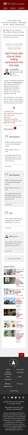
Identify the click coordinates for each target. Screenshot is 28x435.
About (5, 8)
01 (13, 30)
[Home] (4, 30)
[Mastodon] (16, 398)
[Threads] (20, 398)
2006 (7, 30)
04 (11, 30)
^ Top (21, 355)
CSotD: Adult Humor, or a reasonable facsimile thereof (20, 336)
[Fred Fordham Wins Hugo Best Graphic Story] (10, 280)
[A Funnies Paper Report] (10, 324)
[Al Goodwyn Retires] (10, 272)
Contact (12, 8)
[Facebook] (5, 398)
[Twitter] (8, 398)
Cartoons (18, 30)
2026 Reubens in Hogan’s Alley (19, 314)
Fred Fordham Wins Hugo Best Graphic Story (20, 282)
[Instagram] (23, 398)
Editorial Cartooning (9, 22)
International (20, 24)
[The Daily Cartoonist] (14, 4)
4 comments (15, 75)
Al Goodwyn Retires (19, 272)
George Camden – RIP (19, 292)
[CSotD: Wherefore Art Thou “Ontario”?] (10, 301)
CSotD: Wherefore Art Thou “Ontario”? (19, 301)
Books (12, 24)
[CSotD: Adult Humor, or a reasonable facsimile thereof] (10, 333)
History (6, 24)
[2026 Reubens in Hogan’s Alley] (10, 312)
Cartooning (22, 22)
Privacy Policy (14, 391)
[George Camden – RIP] (10, 292)
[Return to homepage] (14, 364)
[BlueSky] (12, 398)
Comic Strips (16, 20)
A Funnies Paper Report (20, 325)
